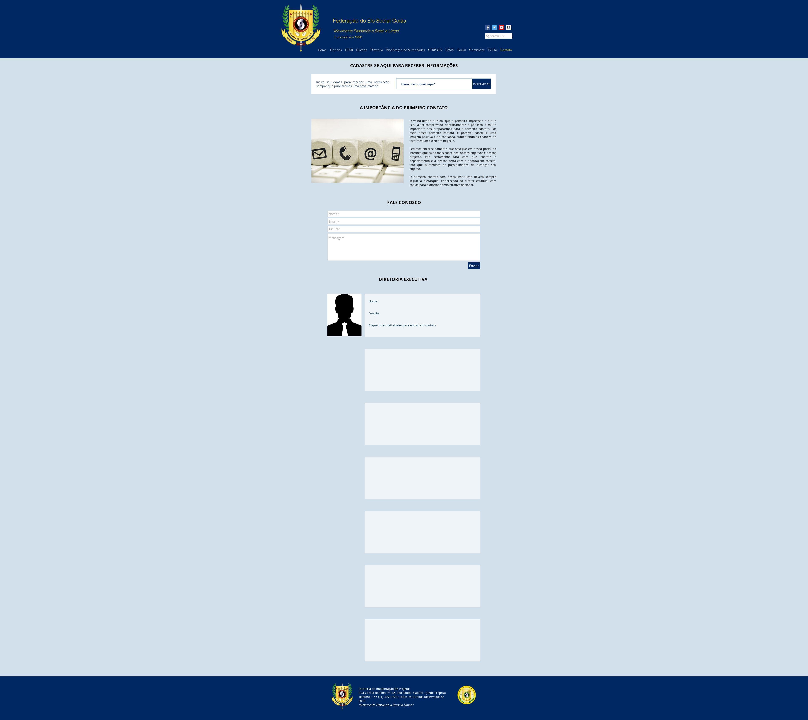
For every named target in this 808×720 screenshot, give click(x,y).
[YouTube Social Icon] (501, 27)
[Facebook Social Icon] (487, 27)
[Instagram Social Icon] (508, 27)
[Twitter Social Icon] (494, 27)
